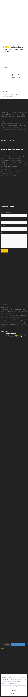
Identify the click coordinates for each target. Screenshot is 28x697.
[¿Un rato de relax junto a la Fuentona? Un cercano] (14, 574)
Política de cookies (12, 683)
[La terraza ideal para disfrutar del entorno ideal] (14, 422)
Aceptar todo (14, 686)
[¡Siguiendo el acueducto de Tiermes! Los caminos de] (14, 467)
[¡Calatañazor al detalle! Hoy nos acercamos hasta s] (14, 361)
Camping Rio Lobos (18, 49)
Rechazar (14, 690)
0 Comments (6, 51)
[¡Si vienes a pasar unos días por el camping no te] (14, 634)
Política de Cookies (11, 140)
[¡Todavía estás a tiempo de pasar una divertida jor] (14, 558)
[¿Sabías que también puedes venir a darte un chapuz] (14, 543)
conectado (16, 94)
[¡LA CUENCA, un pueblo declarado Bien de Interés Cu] (14, 346)
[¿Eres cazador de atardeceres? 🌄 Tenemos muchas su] (14, 452)
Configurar (14, 693)
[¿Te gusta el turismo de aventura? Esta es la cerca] (14, 376)
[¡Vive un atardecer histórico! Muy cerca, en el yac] (14, 589)
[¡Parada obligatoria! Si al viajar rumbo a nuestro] (14, 528)
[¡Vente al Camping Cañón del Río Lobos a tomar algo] (14, 619)
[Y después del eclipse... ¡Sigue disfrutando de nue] (14, 482)
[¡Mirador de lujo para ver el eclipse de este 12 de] (14, 513)
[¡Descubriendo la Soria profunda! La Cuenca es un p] (14, 604)
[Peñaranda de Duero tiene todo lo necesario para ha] (14, 391)
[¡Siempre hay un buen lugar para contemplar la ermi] (14, 498)
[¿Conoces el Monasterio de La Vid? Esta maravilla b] (14, 437)
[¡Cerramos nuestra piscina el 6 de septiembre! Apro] (14, 407)
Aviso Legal (3, 140)
